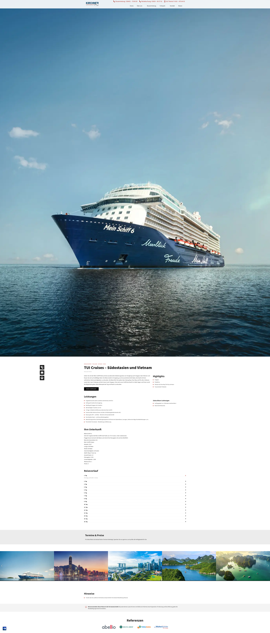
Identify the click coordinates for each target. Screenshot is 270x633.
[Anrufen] (42, 367)
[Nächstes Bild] (268, 566)
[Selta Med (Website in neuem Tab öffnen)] (126, 627)
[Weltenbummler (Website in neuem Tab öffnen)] (161, 627)
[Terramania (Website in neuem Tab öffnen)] (144, 627)
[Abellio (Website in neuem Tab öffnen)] (109, 627)
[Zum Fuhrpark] (42, 378)
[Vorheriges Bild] (2, 566)
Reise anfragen (91, 389)
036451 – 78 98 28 (131, 1)
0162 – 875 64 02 (179, 1)
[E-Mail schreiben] (42, 372)
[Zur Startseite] (92, 4)
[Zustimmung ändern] (4, 628)
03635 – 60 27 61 (157, 1)
